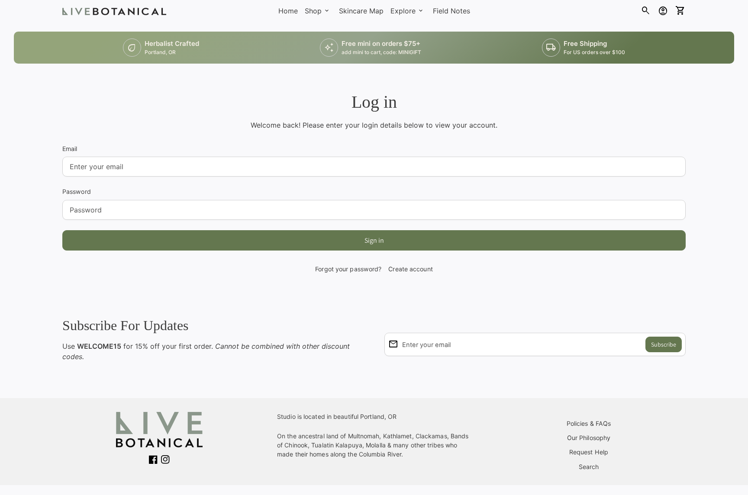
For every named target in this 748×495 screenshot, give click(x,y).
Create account (410, 269)
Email (69, 148)
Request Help (588, 452)
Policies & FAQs (589, 423)
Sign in (374, 240)
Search (589, 466)
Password (76, 191)
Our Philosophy (588, 437)
